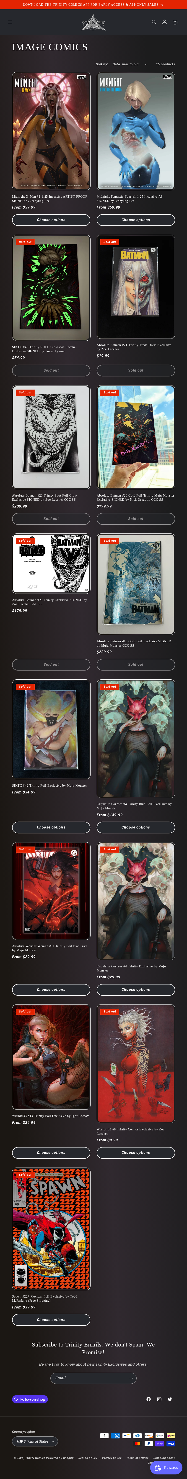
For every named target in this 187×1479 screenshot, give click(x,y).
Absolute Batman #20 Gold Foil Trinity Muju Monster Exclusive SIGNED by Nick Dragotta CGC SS (135, 497)
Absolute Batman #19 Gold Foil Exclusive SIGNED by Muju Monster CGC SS (134, 643)
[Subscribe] (131, 1378)
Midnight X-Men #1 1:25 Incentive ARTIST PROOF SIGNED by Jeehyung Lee (49, 198)
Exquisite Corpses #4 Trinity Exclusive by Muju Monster (131, 968)
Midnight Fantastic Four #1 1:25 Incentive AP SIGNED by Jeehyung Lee (130, 198)
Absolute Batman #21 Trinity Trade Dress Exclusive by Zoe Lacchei (134, 347)
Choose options (51, 220)
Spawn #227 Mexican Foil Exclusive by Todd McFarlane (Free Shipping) (44, 1298)
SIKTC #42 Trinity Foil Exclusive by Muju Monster (49, 785)
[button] (10, 22)
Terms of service (137, 1458)
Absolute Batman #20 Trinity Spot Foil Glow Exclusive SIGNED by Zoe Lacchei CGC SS (44, 497)
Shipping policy (164, 1458)
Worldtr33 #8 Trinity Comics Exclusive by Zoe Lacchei (130, 1131)
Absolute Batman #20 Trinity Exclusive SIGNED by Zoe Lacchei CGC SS (49, 602)
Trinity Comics (35, 1458)
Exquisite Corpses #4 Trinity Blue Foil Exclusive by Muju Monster (134, 806)
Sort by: (102, 64)
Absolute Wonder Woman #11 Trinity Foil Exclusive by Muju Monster (49, 948)
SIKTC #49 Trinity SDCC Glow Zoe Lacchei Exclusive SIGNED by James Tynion (44, 349)
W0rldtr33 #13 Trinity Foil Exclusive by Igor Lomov (50, 1116)
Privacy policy (111, 1458)
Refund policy (87, 1458)
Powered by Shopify (59, 1458)
